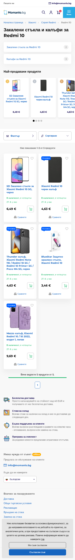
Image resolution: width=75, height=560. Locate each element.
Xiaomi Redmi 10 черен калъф (43, 98)
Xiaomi (32, 22)
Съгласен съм (37, 552)
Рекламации (10, 507)
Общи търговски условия (17, 503)
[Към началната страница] (14, 12)
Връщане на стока (14, 512)
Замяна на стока (13, 516)
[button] (43, 12)
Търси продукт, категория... (27, 27)
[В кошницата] (30, 209)
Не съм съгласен (37, 545)
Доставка (9, 498)
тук (42, 539)
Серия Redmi (48, 22)
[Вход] (51, 12)
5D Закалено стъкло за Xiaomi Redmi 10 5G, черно (16, 98)
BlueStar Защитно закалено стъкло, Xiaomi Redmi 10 (52, 259)
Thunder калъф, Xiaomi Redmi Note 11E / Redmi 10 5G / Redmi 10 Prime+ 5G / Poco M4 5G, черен (20, 263)
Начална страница (13, 22)
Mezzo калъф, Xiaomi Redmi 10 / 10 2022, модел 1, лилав (20, 336)
